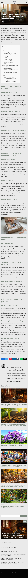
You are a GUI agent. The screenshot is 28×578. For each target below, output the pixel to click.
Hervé (8, 364)
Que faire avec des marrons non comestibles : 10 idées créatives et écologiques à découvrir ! (14, 485)
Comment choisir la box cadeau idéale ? (10, 66)
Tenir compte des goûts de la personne (11, 70)
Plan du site (22, 572)
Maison (3, 10)
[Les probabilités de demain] (14, 2)
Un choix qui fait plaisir (10, 77)
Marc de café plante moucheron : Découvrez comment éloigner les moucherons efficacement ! (14, 426)
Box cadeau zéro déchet (10, 63)
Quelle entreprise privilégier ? (11, 72)
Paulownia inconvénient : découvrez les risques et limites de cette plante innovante (13, 446)
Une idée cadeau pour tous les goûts (11, 55)
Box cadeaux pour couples (10, 81)
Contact (17, 572)
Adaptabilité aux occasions (10, 53)
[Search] (26, 2)
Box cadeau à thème (9, 60)
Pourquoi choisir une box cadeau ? (10, 49)
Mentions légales (4, 574)
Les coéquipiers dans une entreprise (10, 79)
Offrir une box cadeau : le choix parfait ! (10, 74)
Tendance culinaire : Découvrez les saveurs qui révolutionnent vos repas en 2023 (13, 466)
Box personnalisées (9, 62)
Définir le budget (8, 68)
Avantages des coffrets (10, 52)
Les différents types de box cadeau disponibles (9, 58)
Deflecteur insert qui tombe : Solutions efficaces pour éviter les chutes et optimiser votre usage (14, 405)
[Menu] (2, 2)
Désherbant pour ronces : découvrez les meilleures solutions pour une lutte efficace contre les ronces (12, 506)
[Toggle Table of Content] (17, 47)
